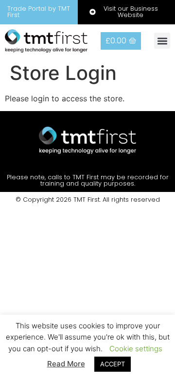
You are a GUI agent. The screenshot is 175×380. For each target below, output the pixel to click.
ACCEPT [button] (112, 364)
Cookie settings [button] (135, 348)
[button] (162, 41)
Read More (66, 363)
